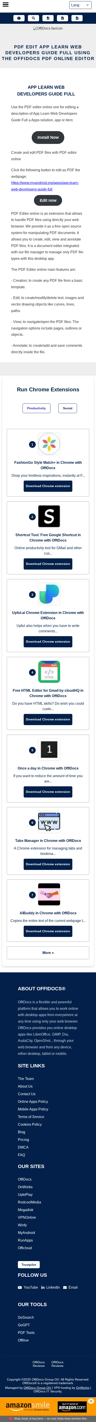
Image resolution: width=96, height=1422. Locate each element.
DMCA (23, 1147)
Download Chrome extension (48, 486)
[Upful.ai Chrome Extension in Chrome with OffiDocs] (50, 604)
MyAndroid (26, 1233)
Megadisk (25, 1210)
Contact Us (26, 1094)
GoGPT (24, 1325)
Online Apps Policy (33, 1101)
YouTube (31, 1287)
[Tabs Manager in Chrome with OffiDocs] (50, 832)
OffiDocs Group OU (37, 1387)
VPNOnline (27, 1217)
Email (73, 1287)
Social (67, 408)
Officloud (25, 1248)
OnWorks (25, 1187)
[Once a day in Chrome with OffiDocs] (50, 759)
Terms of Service (31, 1117)
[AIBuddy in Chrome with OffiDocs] (50, 904)
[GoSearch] (33, 18)
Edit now (48, 200)
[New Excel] (62, 18)
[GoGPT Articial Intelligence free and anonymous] (19, 18)
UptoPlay (25, 1195)
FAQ (21, 1155)
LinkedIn (53, 1287)
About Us (25, 1086)
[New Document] (48, 18)
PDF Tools (26, 1333)
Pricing (23, 1140)
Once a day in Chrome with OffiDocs (48, 768)
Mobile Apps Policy (33, 1109)
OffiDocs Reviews (39, 1364)
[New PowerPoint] (77, 18)
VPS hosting (62, 1387)
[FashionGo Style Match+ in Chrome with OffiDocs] (50, 454)
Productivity (36, 408)
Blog (21, 1132)
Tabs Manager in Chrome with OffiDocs (48, 841)
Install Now (48, 137)
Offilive (23, 1340)
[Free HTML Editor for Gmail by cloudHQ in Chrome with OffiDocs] (50, 682)
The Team (26, 1079)
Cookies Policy (30, 1124)
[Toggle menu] (5, 5)
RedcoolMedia (29, 1202)
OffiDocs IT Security (47, 1391)
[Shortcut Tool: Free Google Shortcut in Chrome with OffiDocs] (50, 526)
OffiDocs (24, 1179)
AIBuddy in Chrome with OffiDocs (48, 913)
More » (48, 953)
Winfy (22, 1225)
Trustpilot (28, 1264)
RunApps (25, 1240)
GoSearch (26, 1317)
